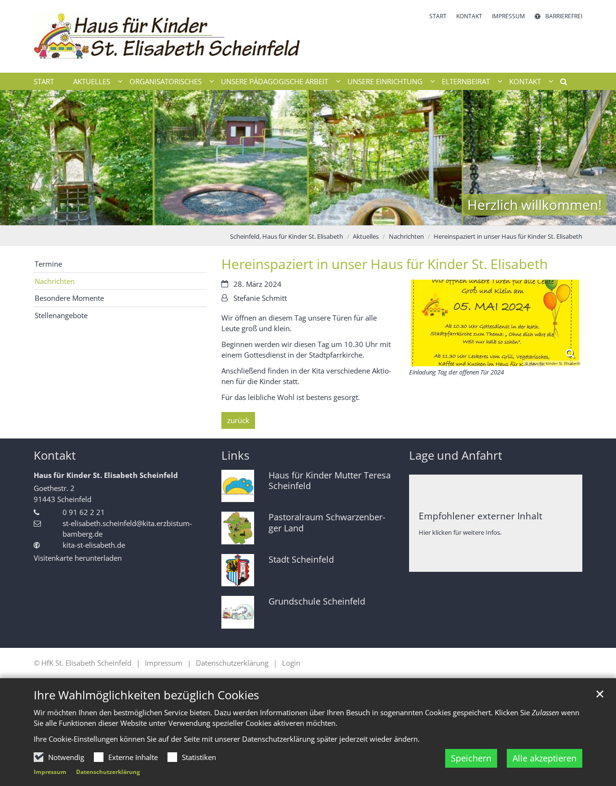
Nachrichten (406, 236)
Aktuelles (366, 236)
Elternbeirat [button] (466, 81)
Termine (48, 264)
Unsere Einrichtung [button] (385, 81)
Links (235, 455)
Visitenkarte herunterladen (78, 558)
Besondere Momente (69, 298)
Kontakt (55, 455)
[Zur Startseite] (167, 36)
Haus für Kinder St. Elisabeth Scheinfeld (106, 475)
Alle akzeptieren (545, 758)
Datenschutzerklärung (108, 772)
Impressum (50, 772)
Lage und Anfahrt (455, 455)
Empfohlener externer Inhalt (480, 516)
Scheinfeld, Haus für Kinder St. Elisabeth (286, 236)
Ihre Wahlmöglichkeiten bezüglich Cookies (146, 695)
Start (44, 81)
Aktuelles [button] (91, 81)
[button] (560, 83)
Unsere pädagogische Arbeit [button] (274, 81)
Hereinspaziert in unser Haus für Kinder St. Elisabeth (508, 236)
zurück (238, 420)
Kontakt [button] (525, 81)
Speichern (471, 758)
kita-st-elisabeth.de (94, 545)
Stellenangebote (61, 315)
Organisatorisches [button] (165, 81)
